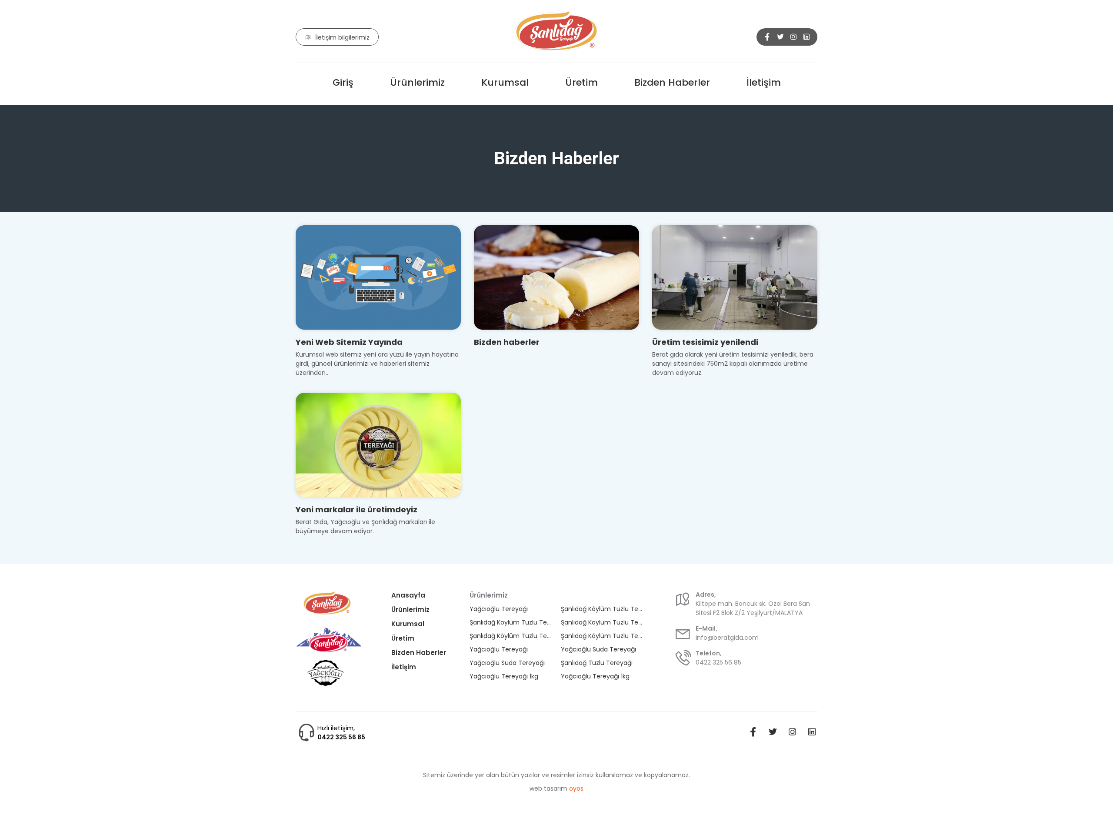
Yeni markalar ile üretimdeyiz (356, 509)
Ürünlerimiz (417, 82)
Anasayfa (408, 595)
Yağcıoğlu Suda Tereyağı (598, 649)
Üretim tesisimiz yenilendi (705, 342)
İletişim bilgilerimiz (342, 37)
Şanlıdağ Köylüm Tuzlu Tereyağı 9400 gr (602, 622)
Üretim (581, 82)
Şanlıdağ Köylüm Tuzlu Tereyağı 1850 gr (511, 635)
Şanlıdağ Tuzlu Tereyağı (597, 662)
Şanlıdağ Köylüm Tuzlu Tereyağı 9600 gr (602, 609)
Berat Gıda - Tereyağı (556, 31)
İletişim (763, 82)
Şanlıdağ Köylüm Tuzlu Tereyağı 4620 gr (511, 622)
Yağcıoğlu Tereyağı (499, 609)
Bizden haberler (507, 342)
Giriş (343, 82)
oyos (576, 788)
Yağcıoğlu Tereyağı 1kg (504, 676)
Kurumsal (505, 82)
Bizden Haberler (672, 82)
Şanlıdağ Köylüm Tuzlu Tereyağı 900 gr (602, 635)
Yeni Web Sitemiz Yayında (349, 342)
